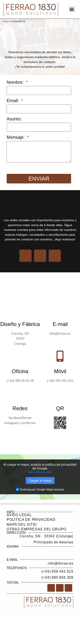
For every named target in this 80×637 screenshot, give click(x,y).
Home (5, 21)
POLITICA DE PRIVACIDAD (31, 519)
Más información (40, 472)
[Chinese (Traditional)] (49, 550)
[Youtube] (55, 256)
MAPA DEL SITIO (22, 524)
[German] (71, 550)
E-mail (60, 324)
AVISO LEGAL (19, 515)
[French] (63, 550)
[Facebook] (25, 256)
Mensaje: (16, 137)
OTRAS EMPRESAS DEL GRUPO (36, 529)
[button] (72, 9)
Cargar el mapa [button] (40, 480)
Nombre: (16, 82)
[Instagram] (40, 256)
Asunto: (14, 119)
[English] (56, 550)
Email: (13, 100)
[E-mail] (60, 309)
